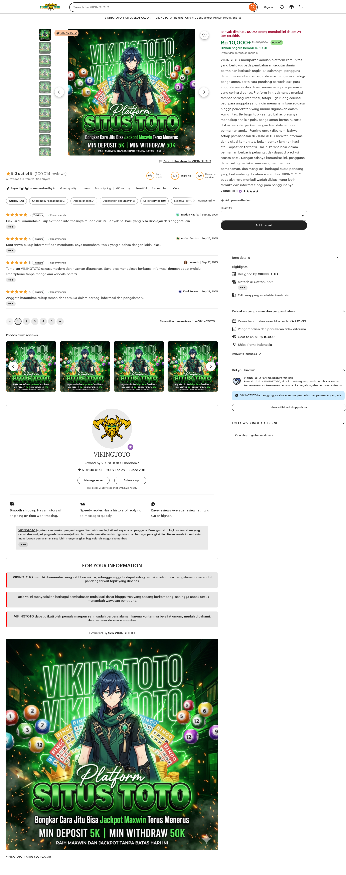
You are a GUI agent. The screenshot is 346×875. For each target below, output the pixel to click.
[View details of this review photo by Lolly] (31, 366)
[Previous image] (59, 92)
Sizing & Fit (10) (183, 200)
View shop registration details (254, 435)
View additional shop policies (289, 407)
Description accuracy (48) (119, 200)
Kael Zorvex (190, 291)
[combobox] (158, 7)
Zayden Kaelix (190, 214)
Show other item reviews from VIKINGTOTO (187, 321)
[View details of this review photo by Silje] (139, 366)
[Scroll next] (193, 200)
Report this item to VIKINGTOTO (187, 161)
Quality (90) (16, 200)
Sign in (268, 7)
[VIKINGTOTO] (50, 10)
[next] (211, 366)
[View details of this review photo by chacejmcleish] (85, 366)
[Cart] (301, 7)
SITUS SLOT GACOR (138, 17)
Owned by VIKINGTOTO (103, 463)
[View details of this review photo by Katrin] (193, 366)
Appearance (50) (83, 200)
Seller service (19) (154, 200)
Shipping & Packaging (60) (48, 200)
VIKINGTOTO (113, 17)
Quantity (226, 207)
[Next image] (204, 92)
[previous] (13, 366)
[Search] (253, 7)
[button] (130, 447)
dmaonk (194, 262)
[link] (9, 321)
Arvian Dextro (189, 238)
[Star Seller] (240, 191)
